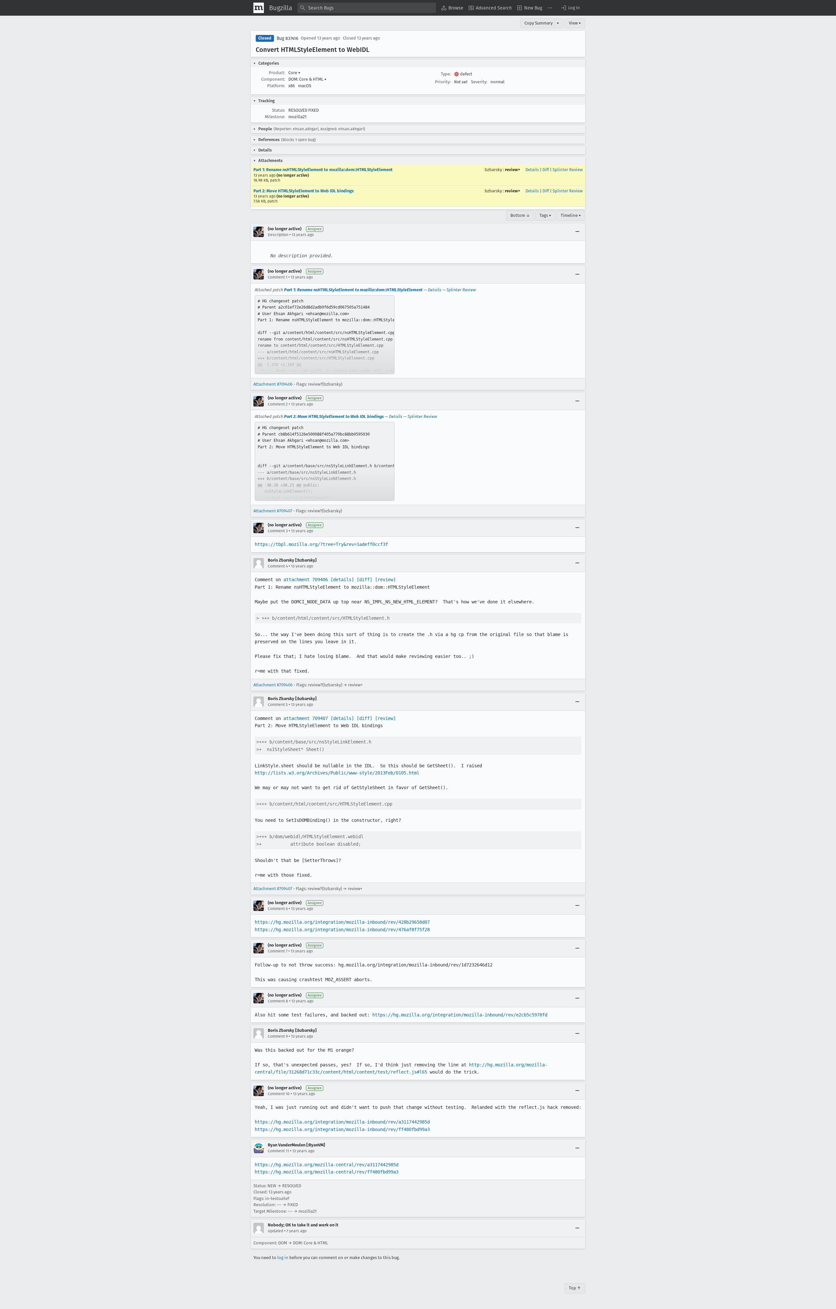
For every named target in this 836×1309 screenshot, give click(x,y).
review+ (512, 169)
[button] (570, 8)
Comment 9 (278, 1036)
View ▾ (575, 23)
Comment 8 (278, 1001)
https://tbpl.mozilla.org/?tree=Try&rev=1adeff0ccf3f (321, 544)
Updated (275, 1231)
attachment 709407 (305, 718)
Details (532, 169)
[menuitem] (452, 8)
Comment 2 (278, 404)
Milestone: (275, 116)
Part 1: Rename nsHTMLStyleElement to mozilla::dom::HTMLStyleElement (323, 169)
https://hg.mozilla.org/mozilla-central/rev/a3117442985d (326, 1164)
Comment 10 (279, 1094)
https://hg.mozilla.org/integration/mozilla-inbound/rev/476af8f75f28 (342, 929)
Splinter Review (568, 169)
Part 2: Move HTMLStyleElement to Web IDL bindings (303, 190)
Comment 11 (278, 1151)
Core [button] (294, 72)
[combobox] (366, 8)
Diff (545, 169)
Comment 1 (277, 277)
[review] (385, 579)
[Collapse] (577, 232)
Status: (278, 110)
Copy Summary (538, 23)
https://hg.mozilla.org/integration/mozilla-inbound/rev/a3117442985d (342, 1122)
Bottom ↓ (520, 215)
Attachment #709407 (272, 510)
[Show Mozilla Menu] (258, 8)
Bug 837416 (287, 38)
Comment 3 (278, 531)
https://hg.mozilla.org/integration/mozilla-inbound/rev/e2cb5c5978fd (459, 1014)
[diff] (364, 579)
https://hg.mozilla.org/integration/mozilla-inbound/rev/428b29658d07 (342, 922)
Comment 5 (278, 704)
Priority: (443, 81)
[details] (342, 579)
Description (278, 234)
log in (282, 1257)
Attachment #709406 (273, 384)
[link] (324, 334)
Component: (273, 79)
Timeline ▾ (571, 215)
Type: (446, 74)
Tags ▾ (545, 215)
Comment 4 (278, 566)
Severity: (479, 81)
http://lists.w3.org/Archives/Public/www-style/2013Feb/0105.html (337, 772)
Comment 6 (278, 908)
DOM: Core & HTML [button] (307, 79)
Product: (277, 72)
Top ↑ (575, 1287)
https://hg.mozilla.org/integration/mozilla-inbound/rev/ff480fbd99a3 (342, 1129)
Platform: (276, 85)
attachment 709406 (305, 579)
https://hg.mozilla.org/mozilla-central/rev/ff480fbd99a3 (326, 1171)
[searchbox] (366, 8)
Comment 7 (277, 951)
